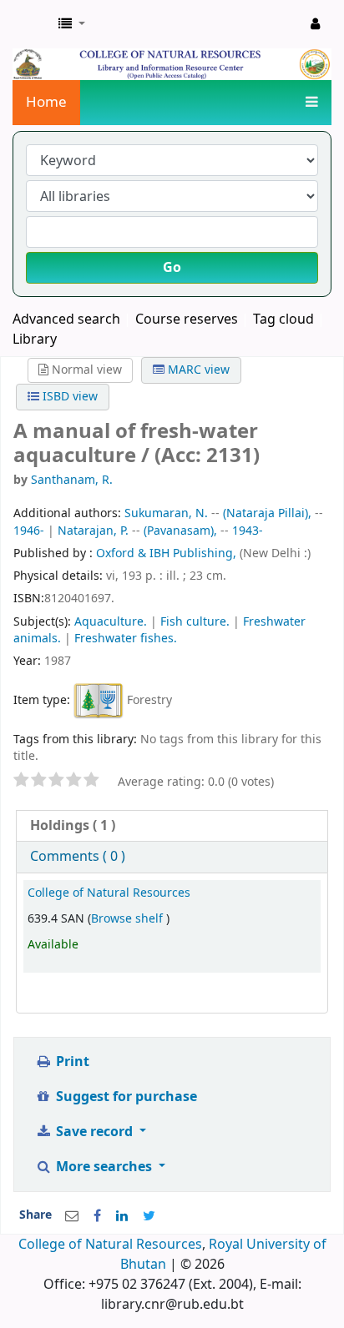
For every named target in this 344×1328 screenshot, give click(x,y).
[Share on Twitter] (149, 1216)
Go (172, 268)
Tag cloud (283, 319)
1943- (247, 531)
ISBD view (68, 396)
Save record (94, 1132)
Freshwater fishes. (125, 638)
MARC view (197, 370)
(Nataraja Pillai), (267, 513)
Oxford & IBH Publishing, (168, 553)
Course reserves (186, 319)
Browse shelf (128, 919)
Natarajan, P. (93, 531)
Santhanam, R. (72, 480)
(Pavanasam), (180, 531)
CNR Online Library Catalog (31, 24)
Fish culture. (195, 622)
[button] (72, 24)
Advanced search (66, 319)
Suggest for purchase (125, 1097)
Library (35, 339)
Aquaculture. (110, 622)
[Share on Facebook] (97, 1216)
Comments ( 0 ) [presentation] (77, 857)
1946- (28, 531)
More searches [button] (104, 1167)
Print (71, 1062)
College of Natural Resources (109, 893)
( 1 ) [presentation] (72, 826)
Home (46, 102)
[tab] (172, 826)
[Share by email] (72, 1216)
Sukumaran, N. (166, 513)
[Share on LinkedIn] (122, 1216)
